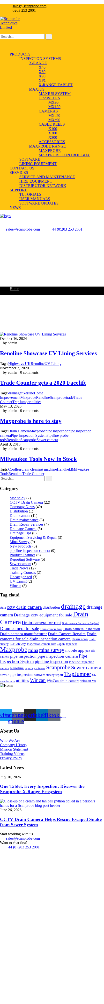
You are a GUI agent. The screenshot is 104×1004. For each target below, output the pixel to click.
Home (14, 289)
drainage (14, 393)
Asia (3, 607)
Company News (22, 507)
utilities (35, 402)
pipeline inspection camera (30, 550)
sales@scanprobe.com (29, 6)
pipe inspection (23, 656)
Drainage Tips (20, 533)
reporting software (35, 668)
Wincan (15, 586)
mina (33, 650)
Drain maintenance (24, 520)
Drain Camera (19, 431)
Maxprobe (28, 397)
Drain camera (20, 515)
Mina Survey (20, 542)
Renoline (13, 440)
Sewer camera (20, 564)
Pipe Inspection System (28, 435)
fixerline (27, 393)
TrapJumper (21, 402)
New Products (20, 546)
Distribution (19, 511)
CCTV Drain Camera (26, 502)
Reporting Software (25, 559)
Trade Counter (33, 474)
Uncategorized (21, 577)
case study (17, 498)
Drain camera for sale (19, 628)
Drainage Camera (23, 529)
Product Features (22, 555)
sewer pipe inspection (16, 675)
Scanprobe (28, 440)
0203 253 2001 (24, 10)
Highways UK (19, 364)
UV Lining (18, 581)
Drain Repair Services (26, 524)
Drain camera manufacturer (23, 634)
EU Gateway (18, 644)
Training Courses (23, 572)
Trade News (19, 568)
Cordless (15, 469)
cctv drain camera (24, 607)
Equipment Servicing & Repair (33, 537)
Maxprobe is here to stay (30, 421)
